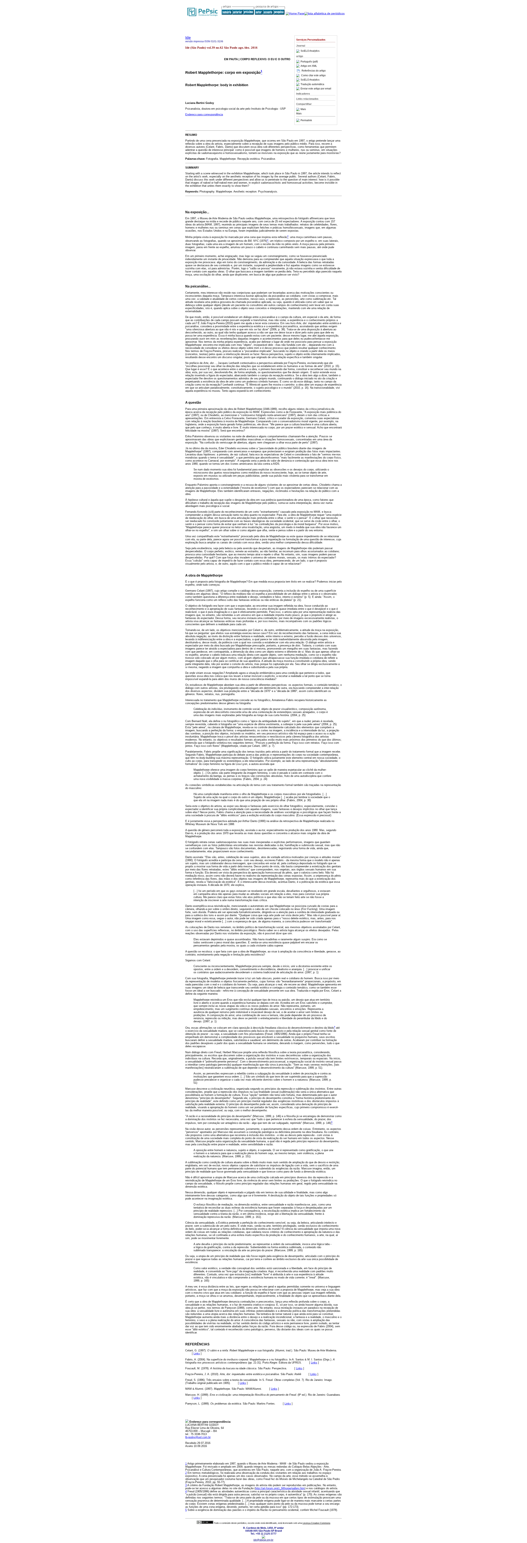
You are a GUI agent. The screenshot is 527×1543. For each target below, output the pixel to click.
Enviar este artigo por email (316, 88)
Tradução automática (312, 84)
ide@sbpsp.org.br (263, 1539)
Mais (303, 109)
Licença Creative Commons (316, 1523)
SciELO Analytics (310, 51)
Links (197, 1353)
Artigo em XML (309, 65)
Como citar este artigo (313, 75)
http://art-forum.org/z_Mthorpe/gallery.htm (280, 1488)
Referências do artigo (314, 70)
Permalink (306, 120)
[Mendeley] (298, 109)
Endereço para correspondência (204, 114)
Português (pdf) (309, 61)
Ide (188, 37)
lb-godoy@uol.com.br (198, 1437)
